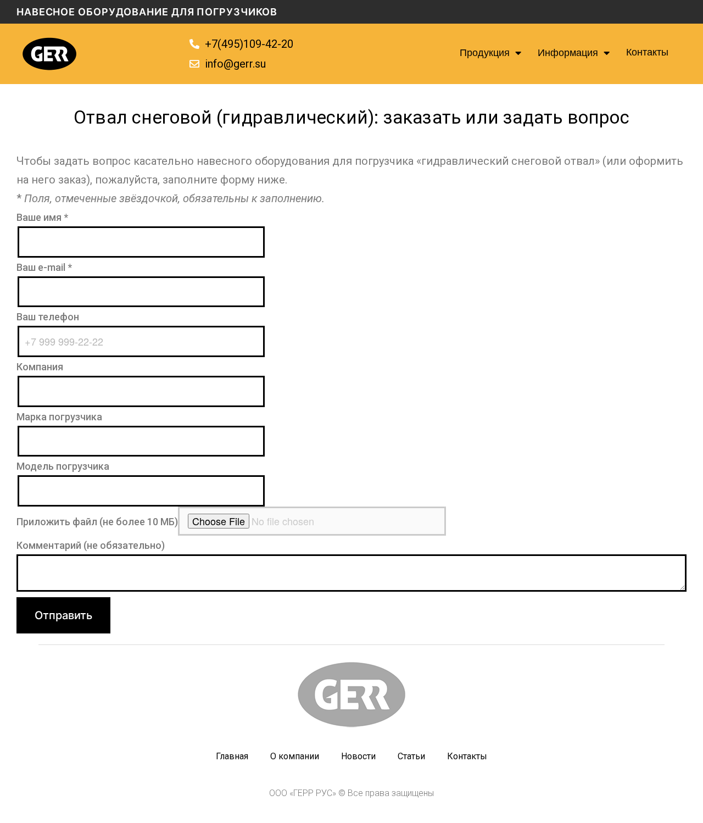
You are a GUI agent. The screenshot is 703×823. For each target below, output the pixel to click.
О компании (294, 756)
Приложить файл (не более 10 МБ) (97, 521)
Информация (568, 54)
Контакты (647, 53)
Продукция (485, 54)
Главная (232, 756)
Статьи (411, 756)
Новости (358, 756)
